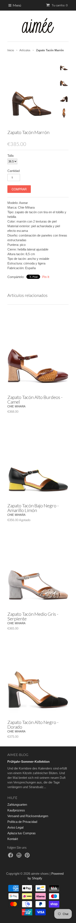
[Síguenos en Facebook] (11, 856)
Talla (10, 155)
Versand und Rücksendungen (27, 816)
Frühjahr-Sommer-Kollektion (28, 761)
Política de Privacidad (22, 821)
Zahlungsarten (17, 804)
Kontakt (12, 839)
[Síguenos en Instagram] (19, 856)
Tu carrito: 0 (59, 5)
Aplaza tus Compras (21, 833)
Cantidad (13, 171)
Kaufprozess (16, 810)
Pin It (45, 277)
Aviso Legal (15, 827)
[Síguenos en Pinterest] (28, 856)
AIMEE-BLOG (17, 755)
